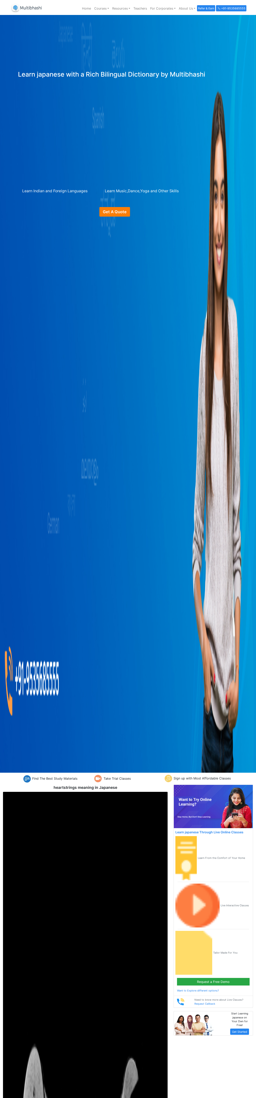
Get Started (239, 1031)
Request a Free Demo (213, 982)
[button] (102, 8)
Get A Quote (115, 211)
